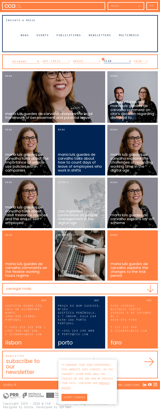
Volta (28, 407)
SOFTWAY (65, 407)
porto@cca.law (75, 334)
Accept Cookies (74, 397)
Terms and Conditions (124, 385)
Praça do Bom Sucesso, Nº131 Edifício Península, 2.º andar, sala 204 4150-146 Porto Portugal (79, 314)
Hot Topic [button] (52, 61)
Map (44, 300)
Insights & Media (20, 20)
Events (43, 35)
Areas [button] (78, 61)
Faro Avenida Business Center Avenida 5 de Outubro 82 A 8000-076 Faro (131, 312)
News (25, 35)
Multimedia (129, 35)
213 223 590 (126, 327)
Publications (69, 35)
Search (8, 385)
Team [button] (108, 61)
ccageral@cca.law (25, 334)
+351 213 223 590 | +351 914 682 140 (25, 329)
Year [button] (138, 61)
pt (152, 6)
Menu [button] (115, 6)
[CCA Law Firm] (13, 6)
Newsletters (100, 35)
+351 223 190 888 (78, 330)
